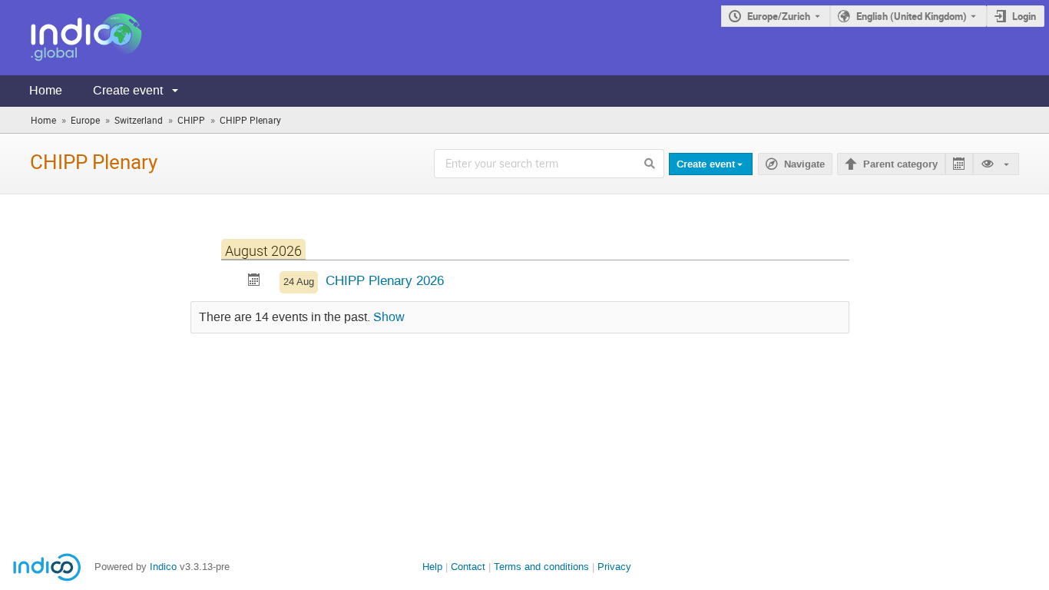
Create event (128, 90)
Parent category (900, 164)
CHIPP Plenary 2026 (385, 280)
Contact (468, 566)
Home (45, 90)
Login (1024, 16)
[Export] (959, 164)
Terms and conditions (541, 566)
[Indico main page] (71, 37)
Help (432, 566)
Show (389, 317)
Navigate (804, 164)
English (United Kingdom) (911, 16)
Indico (163, 566)
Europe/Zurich (778, 16)
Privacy (614, 566)
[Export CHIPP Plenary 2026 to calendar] (254, 281)
